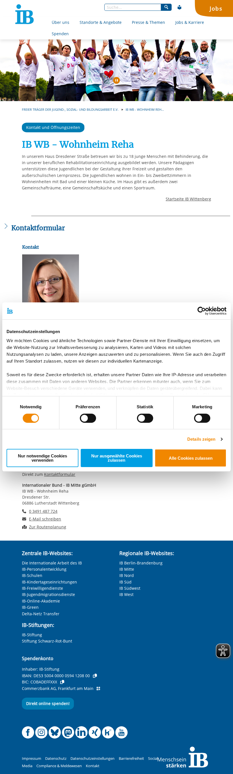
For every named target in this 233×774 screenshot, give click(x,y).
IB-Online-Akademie (41, 601)
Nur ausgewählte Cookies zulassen (116, 458)
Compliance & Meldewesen (59, 765)
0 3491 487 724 (43, 511)
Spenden (60, 33)
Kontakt (92, 765)
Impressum (31, 758)
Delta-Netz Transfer (40, 613)
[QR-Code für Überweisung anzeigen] (98, 689)
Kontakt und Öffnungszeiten (53, 127)
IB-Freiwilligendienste (42, 588)
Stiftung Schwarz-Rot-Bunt (47, 641)
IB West (126, 594)
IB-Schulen (32, 575)
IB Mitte (126, 569)
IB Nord (126, 575)
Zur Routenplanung (47, 527)
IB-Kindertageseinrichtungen (49, 582)
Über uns (60, 22)
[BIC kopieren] (62, 682)
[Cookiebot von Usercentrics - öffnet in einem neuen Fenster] (201, 311)
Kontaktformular (59, 474)
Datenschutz (55, 758)
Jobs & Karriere (189, 22)
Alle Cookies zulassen (191, 458)
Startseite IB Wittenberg (188, 199)
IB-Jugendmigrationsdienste (48, 594)
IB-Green (30, 607)
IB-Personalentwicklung (44, 569)
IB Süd (125, 582)
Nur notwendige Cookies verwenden (42, 458)
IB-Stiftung (32, 634)
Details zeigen (201, 439)
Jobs (216, 8)
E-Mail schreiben (45, 519)
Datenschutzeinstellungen (92, 758)
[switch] (88, 418)
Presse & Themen (148, 22)
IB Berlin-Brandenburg (141, 563)
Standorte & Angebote (101, 22)
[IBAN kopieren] (95, 676)
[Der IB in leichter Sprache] (179, 7)
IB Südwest (129, 588)
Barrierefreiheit (131, 758)
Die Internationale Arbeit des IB (52, 563)
